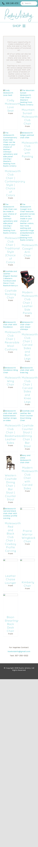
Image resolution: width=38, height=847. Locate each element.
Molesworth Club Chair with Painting (30, 149)
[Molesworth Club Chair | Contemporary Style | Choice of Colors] (10, 133)
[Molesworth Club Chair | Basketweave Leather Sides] (10, 411)
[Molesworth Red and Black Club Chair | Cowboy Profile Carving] (10, 508)
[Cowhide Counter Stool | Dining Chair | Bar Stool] (27, 411)
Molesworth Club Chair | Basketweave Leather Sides (14, 434)
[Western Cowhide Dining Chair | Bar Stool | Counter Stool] (10, 455)
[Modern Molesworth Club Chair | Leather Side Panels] (27, 271)
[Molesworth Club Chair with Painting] (27, 133)
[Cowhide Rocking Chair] (10, 271)
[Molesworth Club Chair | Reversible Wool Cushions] (10, 322)
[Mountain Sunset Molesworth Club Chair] (27, 90)
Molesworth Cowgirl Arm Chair (30, 250)
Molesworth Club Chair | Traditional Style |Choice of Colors (13, 250)
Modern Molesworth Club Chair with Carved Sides (30, 478)
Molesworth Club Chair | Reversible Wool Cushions (13, 340)
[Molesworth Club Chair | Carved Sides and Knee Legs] (27, 368)
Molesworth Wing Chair (13, 381)
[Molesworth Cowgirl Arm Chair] (27, 204)
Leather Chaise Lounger (10, 579)
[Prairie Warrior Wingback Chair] (27, 508)
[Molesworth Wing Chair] (10, 368)
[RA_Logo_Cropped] (19, 9)
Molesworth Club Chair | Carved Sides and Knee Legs (30, 389)
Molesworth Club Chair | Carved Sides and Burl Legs (30, 346)
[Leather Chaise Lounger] (10, 560)
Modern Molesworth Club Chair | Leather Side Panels (30, 303)
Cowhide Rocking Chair (11, 294)
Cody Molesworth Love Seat (13, 105)
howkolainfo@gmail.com (19, 651)
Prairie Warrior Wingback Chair (28, 536)
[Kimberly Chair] (27, 560)
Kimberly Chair (28, 584)
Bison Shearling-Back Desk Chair (12, 623)
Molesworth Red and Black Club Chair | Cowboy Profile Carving (13, 537)
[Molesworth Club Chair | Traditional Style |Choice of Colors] (10, 204)
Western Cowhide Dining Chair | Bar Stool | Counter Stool (11, 487)
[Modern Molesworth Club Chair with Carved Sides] (27, 455)
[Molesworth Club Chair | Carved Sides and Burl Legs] (27, 322)
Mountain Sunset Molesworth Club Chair (30, 116)
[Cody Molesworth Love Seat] (10, 90)
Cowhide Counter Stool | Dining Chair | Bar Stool (28, 436)
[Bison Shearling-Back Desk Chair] (10, 595)
